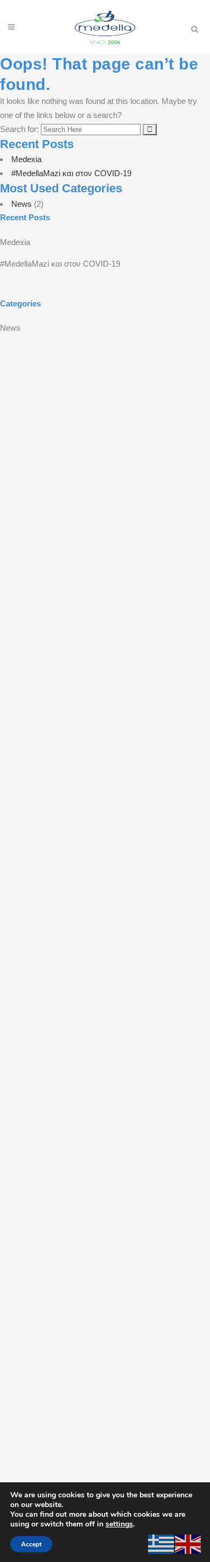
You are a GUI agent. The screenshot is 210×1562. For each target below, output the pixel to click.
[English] (188, 1543)
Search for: (19, 129)
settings (119, 1524)
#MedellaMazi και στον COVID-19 (71, 173)
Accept (31, 1544)
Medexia (26, 159)
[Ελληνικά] (161, 1543)
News (21, 203)
